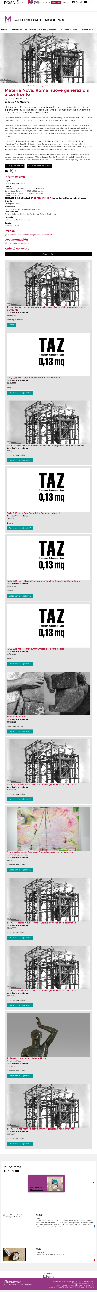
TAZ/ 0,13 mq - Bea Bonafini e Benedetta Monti (33, 513)
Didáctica (53, 30)
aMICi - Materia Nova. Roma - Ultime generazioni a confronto (41, 784)
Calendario (66, 30)
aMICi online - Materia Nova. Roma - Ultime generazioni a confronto (45, 445)
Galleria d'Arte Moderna (38, 20)
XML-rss (91, 1287)
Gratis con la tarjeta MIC (39, 165)
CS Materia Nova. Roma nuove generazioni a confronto (30, 235)
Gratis (11, 325)
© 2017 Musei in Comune (65, 1285)
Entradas (18, 204)
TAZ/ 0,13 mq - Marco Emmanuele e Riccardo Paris (35, 648)
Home (7, 86)
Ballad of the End (16, 716)
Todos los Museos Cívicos (38, 2)
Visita (75, 30)
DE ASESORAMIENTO (43, 198)
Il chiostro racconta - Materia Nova (26, 1058)
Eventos (42, 30)
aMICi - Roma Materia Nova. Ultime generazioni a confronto (41, 1128)
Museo (4, 30)
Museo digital (87, 30)
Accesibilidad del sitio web (78, 1287)
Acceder (66, 2)
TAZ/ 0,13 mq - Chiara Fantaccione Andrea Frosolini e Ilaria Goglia (43, 581)
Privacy (79, 1285)
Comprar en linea (15, 165)
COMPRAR (56, 2)
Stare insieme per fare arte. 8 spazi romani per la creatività (40, 852)
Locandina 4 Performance (18, 243)
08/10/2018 (64, 1222)
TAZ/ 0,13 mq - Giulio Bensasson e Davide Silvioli (34, 377)
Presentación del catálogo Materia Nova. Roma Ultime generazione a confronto (46, 308)
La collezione (16, 30)
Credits (65, 1287)
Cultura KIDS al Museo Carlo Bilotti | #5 (50, 1254)
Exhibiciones (30, 30)
